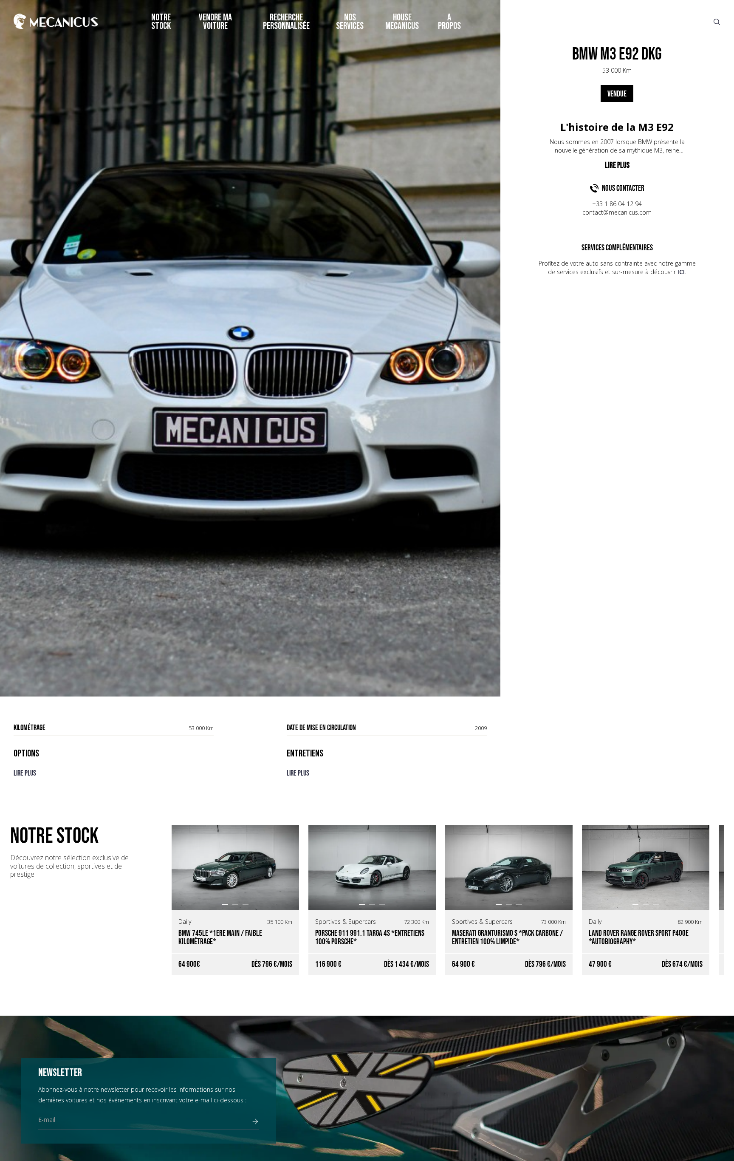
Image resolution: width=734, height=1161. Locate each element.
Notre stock (161, 22)
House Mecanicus (402, 22)
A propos (449, 22)
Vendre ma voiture (215, 22)
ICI (681, 272)
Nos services (350, 22)
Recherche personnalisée (286, 22)
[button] (225, 904)
